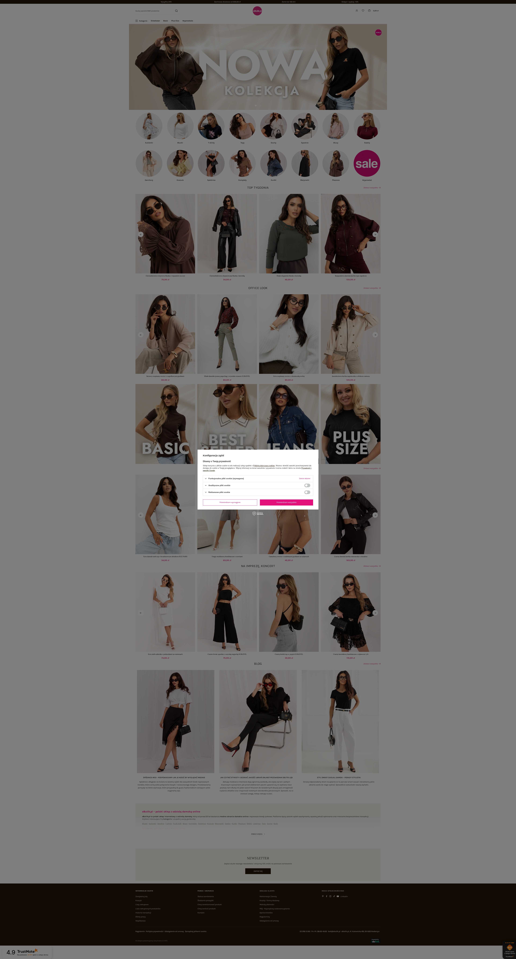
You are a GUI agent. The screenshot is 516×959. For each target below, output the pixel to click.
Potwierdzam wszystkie (286, 502)
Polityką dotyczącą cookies (264, 466)
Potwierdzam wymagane (230, 502)
